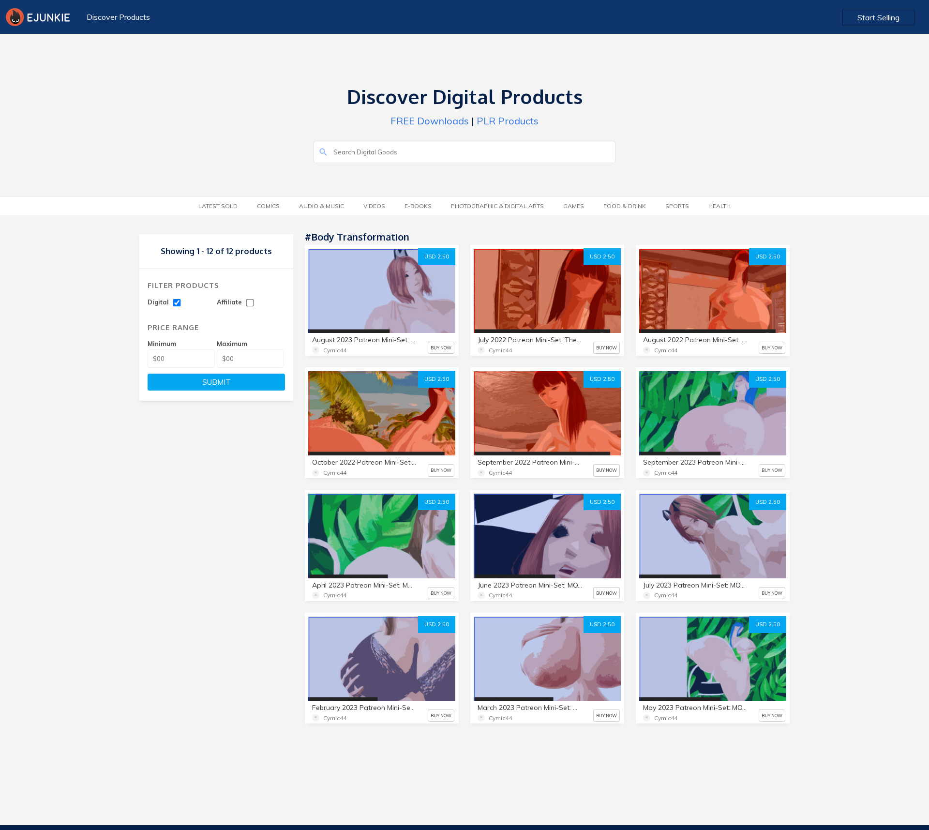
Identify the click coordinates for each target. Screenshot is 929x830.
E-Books (418, 206)
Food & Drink (624, 206)
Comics (268, 206)
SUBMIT (216, 382)
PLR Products (508, 121)
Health (719, 206)
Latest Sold (218, 206)
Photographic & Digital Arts (497, 206)
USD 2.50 (436, 256)
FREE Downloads (429, 121)
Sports (677, 206)
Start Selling (878, 17)
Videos (374, 206)
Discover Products (118, 17)
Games (573, 206)
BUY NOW (441, 347)
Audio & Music (321, 206)
